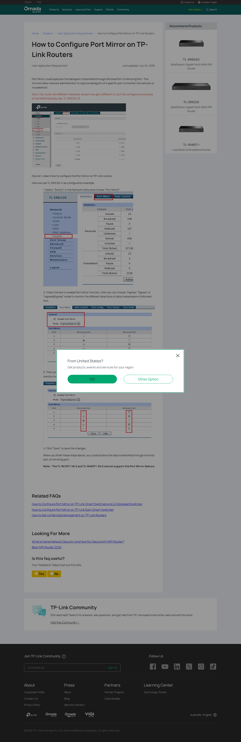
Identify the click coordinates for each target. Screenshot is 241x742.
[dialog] (120, 371)
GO (92, 379)
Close (178, 355)
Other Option (148, 379)
